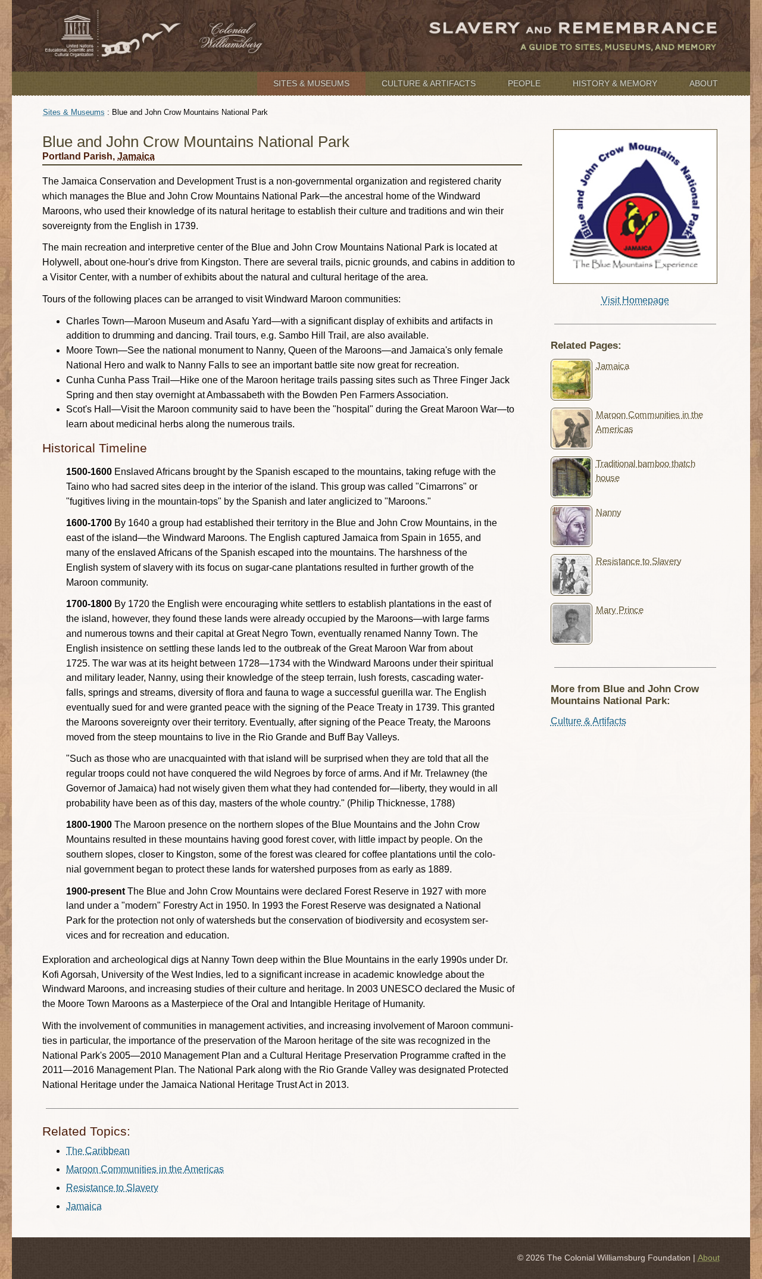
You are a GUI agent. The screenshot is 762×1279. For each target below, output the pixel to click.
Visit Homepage (635, 300)
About (703, 83)
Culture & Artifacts (429, 83)
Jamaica (136, 156)
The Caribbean (98, 1151)
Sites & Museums (311, 83)
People (524, 83)
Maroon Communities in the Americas (145, 1169)
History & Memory (615, 83)
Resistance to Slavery (112, 1188)
